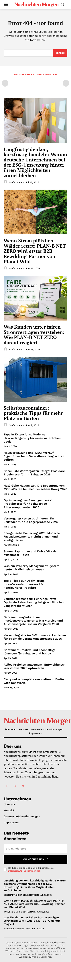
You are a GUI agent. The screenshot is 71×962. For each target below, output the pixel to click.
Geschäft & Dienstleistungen (21, 895)
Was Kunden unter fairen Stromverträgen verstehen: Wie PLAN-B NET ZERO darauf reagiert (34, 335)
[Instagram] (15, 786)
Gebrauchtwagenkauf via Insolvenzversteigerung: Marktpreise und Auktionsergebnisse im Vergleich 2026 (33, 620)
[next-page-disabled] (66, 83)
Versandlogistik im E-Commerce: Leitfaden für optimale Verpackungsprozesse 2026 (35, 636)
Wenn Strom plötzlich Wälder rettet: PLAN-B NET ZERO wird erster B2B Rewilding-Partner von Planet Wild (35, 250)
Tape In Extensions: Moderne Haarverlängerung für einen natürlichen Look (32, 438)
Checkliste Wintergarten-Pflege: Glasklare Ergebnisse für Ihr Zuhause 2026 (34, 472)
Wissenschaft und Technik (19, 911)
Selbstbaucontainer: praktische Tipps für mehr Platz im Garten (33, 413)
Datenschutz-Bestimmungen (24, 870)
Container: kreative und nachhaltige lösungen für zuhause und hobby (30, 651)
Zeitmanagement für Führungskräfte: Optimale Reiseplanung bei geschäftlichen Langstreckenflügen (34, 602)
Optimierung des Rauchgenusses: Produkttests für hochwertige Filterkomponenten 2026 (28, 503)
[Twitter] (23, 786)
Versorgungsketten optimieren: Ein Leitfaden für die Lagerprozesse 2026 (31, 520)
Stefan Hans (15, 182)
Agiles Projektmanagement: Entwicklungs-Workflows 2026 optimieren (34, 666)
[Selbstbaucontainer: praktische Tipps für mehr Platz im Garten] (35, 379)
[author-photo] (6, 182)
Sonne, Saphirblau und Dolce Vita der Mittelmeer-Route (31, 553)
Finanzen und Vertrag (17, 928)
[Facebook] (7, 786)
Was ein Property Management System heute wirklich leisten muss (31, 567)
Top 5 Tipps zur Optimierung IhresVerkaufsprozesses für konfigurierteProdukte (24, 584)
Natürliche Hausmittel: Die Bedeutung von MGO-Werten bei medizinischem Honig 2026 (35, 487)
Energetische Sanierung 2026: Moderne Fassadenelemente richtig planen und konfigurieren (32, 536)
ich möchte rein (33, 859)
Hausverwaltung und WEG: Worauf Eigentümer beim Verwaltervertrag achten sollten (34, 456)
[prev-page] (5, 83)
